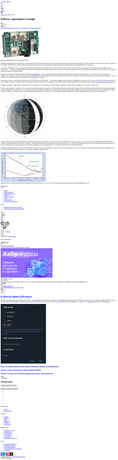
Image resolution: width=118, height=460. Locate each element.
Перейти (3, 283)
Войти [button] (2, 11)
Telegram (11, 246)
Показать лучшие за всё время (9, 388)
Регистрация (8, 411)
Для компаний (8, 433)
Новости (6, 418)
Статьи (6, 417)
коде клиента (37, 300)
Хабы (5, 420)
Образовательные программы (13, 448)
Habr (10, 458)
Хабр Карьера (5, 246)
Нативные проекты (10, 447)
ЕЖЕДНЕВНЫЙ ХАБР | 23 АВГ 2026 (12, 287)
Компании (7, 421)
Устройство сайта (9, 430)
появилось (91, 301)
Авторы (6, 423)
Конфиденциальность (10, 438)
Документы (7, 435)
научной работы (35, 74)
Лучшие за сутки (5, 385)
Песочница (7, 424)
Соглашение (7, 436)
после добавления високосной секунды (103, 82)
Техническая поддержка (18, 456)
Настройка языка (5, 456)
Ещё (6, 378)
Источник (4, 186)
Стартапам (7, 450)
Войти (6, 409)
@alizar (13, 236)
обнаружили (62, 300)
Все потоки (6, 1)
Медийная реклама (9, 445)
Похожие (13, 385)
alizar (2, 15)
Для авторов (7, 432)
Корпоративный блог (10, 444)
